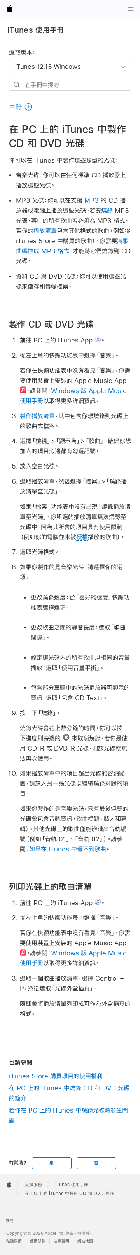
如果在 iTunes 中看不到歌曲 (67, 849)
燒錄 (107, 210)
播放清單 (45, 230)
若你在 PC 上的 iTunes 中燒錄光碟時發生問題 (68, 1115)
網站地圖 (85, 1241)
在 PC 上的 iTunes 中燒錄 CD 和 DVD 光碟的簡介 (69, 1093)
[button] (21, 107)
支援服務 (33, 1184)
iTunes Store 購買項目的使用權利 (56, 1075)
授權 (82, 537)
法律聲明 (61, 1241)
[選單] (130, 9)
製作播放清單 (37, 415)
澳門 (10, 1221)
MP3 (91, 200)
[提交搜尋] (17, 85)
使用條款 (38, 1241)
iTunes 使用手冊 (35, 30)
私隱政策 (14, 1241)
